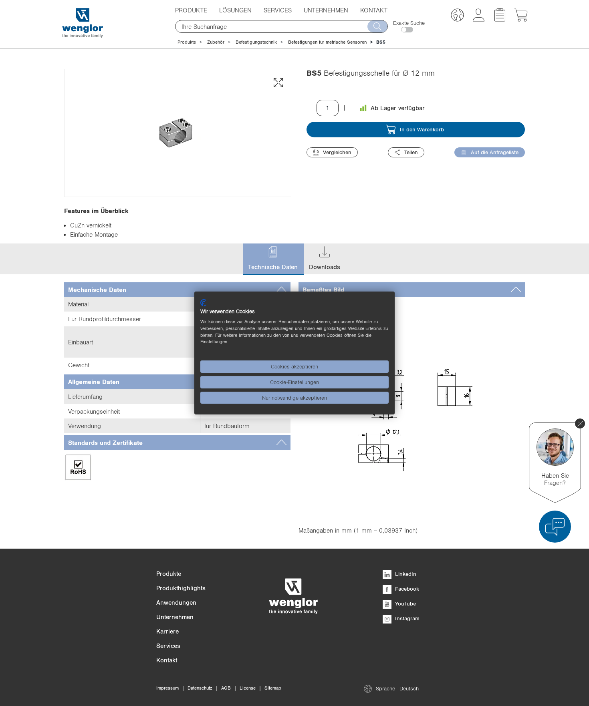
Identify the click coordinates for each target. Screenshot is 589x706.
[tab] (177, 289)
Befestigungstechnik (256, 42)
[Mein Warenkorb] (521, 19)
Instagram (406, 618)
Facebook (406, 588)
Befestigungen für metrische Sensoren (327, 42)
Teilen (411, 152)
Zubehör (215, 42)
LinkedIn (404, 574)
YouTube (404, 603)
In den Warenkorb (422, 129)
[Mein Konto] (478, 19)
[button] (457, 16)
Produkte (187, 42)
